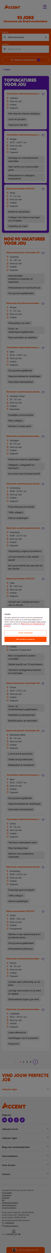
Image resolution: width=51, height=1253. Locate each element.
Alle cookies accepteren (25, 639)
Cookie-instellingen (25, 633)
